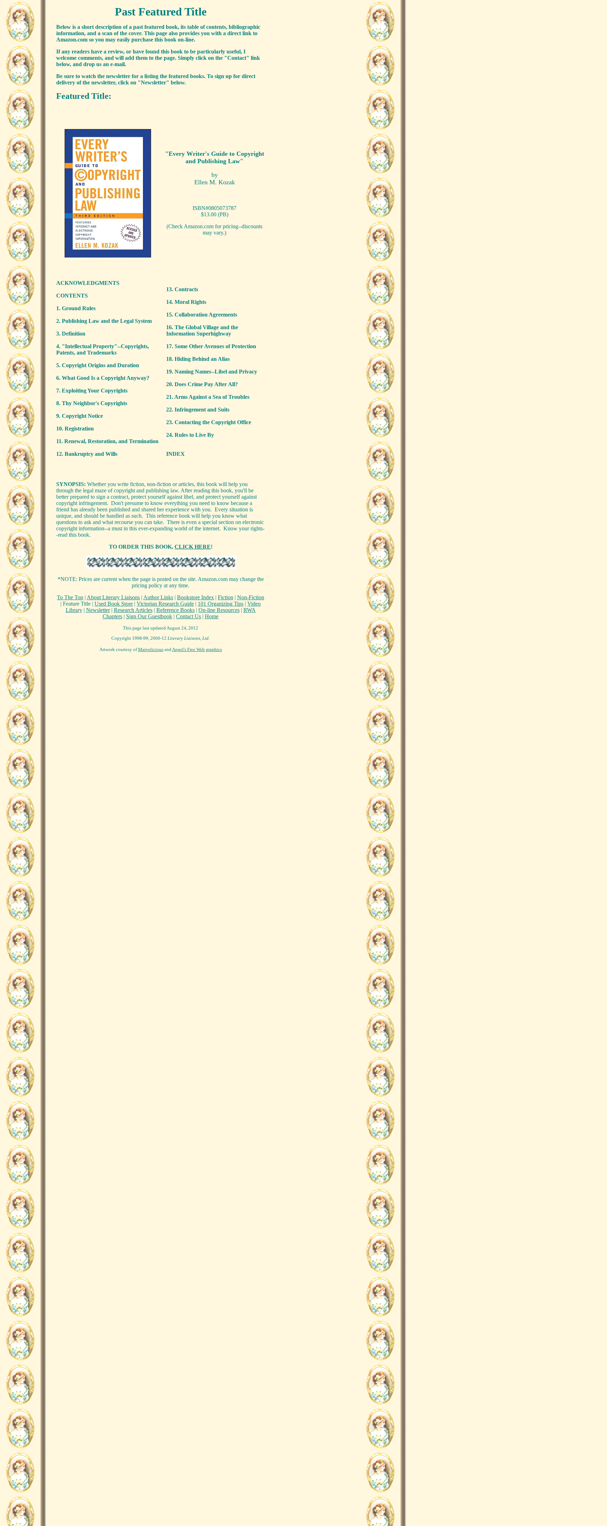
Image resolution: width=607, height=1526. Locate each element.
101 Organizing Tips (220, 604)
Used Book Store (113, 604)
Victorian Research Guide (165, 604)
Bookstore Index (195, 597)
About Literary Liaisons (113, 597)
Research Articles (133, 610)
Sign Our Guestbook (149, 616)
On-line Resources (219, 610)
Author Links (158, 597)
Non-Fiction (250, 597)
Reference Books (175, 610)
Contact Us (188, 616)
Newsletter (98, 610)
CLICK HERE (193, 547)
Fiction (225, 597)
